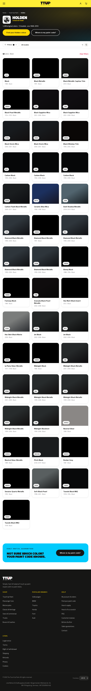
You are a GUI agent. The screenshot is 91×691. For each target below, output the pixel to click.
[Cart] (86, 3)
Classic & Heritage (9, 609)
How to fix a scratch (69, 609)
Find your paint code (69, 601)
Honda (34, 609)
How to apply (66, 605)
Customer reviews (68, 618)
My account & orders (69, 597)
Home (4, 13)
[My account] (80, 3)
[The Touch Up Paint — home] (45, 4)
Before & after (67, 622)
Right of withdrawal (10, 649)
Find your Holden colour (16, 32)
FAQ (63, 613)
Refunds (6, 657)
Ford (33, 613)
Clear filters (84, 54)
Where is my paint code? (45, 32)
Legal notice (7, 640)
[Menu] (4, 3)
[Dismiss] (27, 682)
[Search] (86, 45)
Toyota (34, 605)
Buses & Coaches (9, 622)
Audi (33, 618)
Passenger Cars (8, 601)
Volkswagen (36, 597)
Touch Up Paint (13, 13)
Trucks (5, 618)
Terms (5, 645)
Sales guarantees (68, 626)
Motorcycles (7, 605)
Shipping (6, 653)
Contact (64, 630)
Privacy (5, 661)
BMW (34, 601)
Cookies (5, 666)
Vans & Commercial (9, 613)
